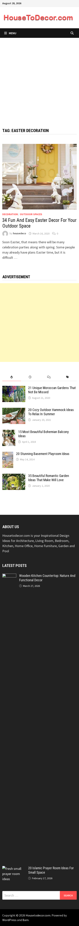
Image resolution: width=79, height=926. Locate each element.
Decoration (10, 214)
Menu (12, 33)
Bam (25, 920)
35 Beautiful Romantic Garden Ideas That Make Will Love (48, 478)
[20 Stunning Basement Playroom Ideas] (7, 454)
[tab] (11, 377)
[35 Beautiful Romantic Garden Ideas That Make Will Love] (13, 476)
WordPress (9, 920)
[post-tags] (67, 377)
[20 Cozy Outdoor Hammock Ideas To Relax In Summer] (13, 410)
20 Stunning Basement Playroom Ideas (42, 454)
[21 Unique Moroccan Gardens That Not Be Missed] (13, 388)
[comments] (49, 377)
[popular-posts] (11, 377)
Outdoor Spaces (31, 214)
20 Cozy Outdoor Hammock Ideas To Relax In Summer (51, 412)
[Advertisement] (39, 79)
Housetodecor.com (38, 915)
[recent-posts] (30, 377)
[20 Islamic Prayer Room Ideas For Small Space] (13, 868)
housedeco (19, 233)
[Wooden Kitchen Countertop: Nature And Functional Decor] (9, 576)
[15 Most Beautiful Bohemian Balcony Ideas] (8, 432)
